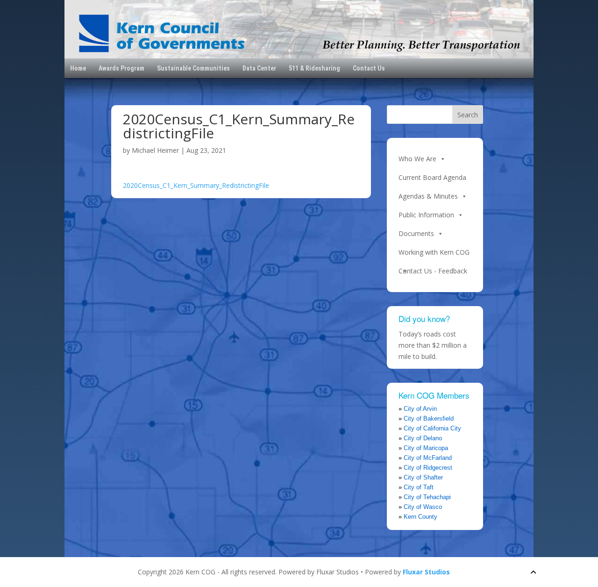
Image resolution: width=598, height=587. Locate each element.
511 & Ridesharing (314, 68)
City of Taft (419, 487)
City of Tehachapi (427, 497)
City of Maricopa (426, 447)
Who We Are (417, 158)
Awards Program (121, 68)
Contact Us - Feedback (433, 270)
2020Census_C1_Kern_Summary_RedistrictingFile (196, 185)
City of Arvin (420, 408)
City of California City (432, 428)
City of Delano (423, 438)
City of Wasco (423, 506)
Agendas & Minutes (428, 196)
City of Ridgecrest (428, 467)
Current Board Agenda (432, 177)
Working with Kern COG (434, 252)
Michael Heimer (155, 150)
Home (78, 68)
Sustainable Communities (193, 68)
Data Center (259, 68)
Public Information (426, 214)
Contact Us (369, 68)
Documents (416, 233)
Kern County (420, 516)
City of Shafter (423, 477)
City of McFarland (428, 457)
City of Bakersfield (429, 418)
